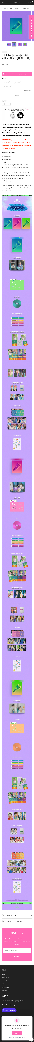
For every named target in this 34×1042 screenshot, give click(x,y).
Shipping (4, 67)
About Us (4, 981)
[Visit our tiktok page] (10, 1005)
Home (3, 974)
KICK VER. (6, 82)
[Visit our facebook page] (2, 1005)
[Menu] (3, 3)
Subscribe (17, 956)
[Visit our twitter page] (15, 1005)
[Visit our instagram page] (7, 1005)
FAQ (3, 984)
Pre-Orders (5, 978)
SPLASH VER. (7, 86)
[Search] (28, 3)
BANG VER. (17, 82)
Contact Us (5, 987)
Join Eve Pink (6, 990)
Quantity (4, 101)
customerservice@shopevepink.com (13, 1001)
